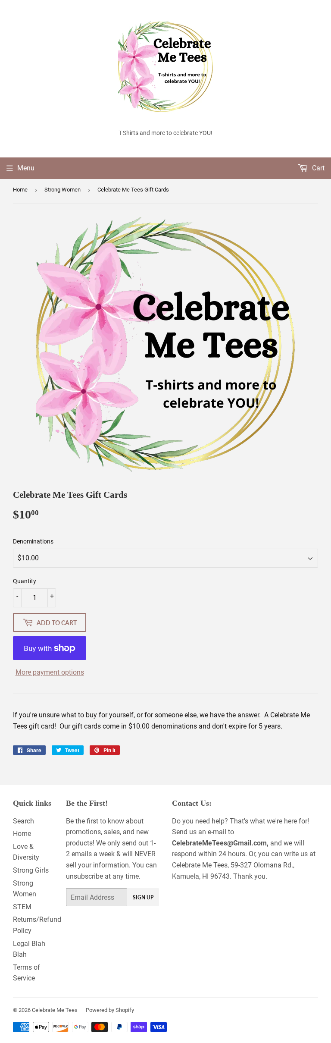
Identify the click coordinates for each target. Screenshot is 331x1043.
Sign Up (143, 897)
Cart (317, 168)
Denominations (33, 541)
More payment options (50, 672)
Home (20, 189)
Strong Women (62, 189)
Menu (25, 168)
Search (23, 821)
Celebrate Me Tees (55, 1010)
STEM (22, 907)
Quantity (24, 581)
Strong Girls (31, 870)
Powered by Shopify (110, 1010)
